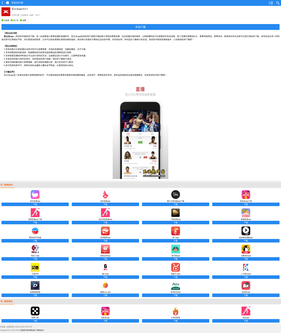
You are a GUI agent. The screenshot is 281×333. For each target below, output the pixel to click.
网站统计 (33, 330)
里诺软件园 (24, 330)
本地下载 (140, 27)
